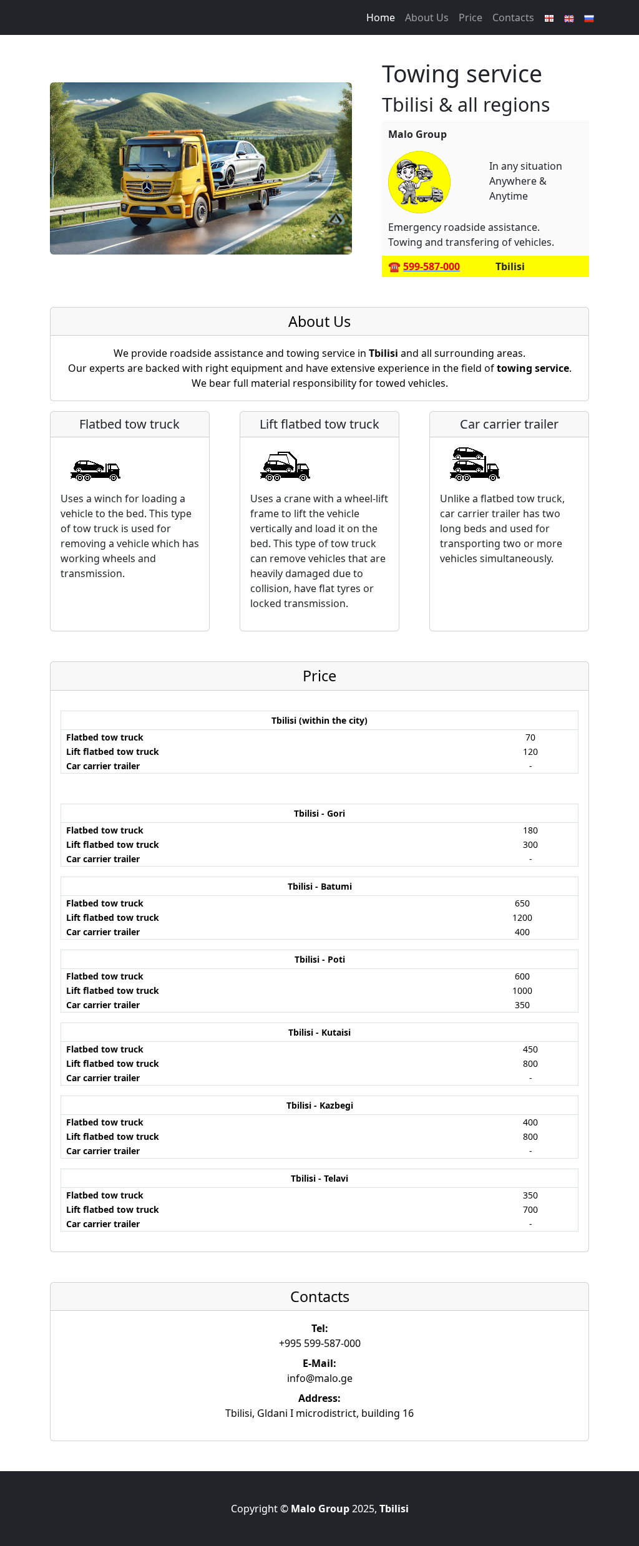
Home (380, 17)
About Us (427, 17)
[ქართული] (549, 17)
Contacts (513, 17)
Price (470, 17)
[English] (569, 17)
